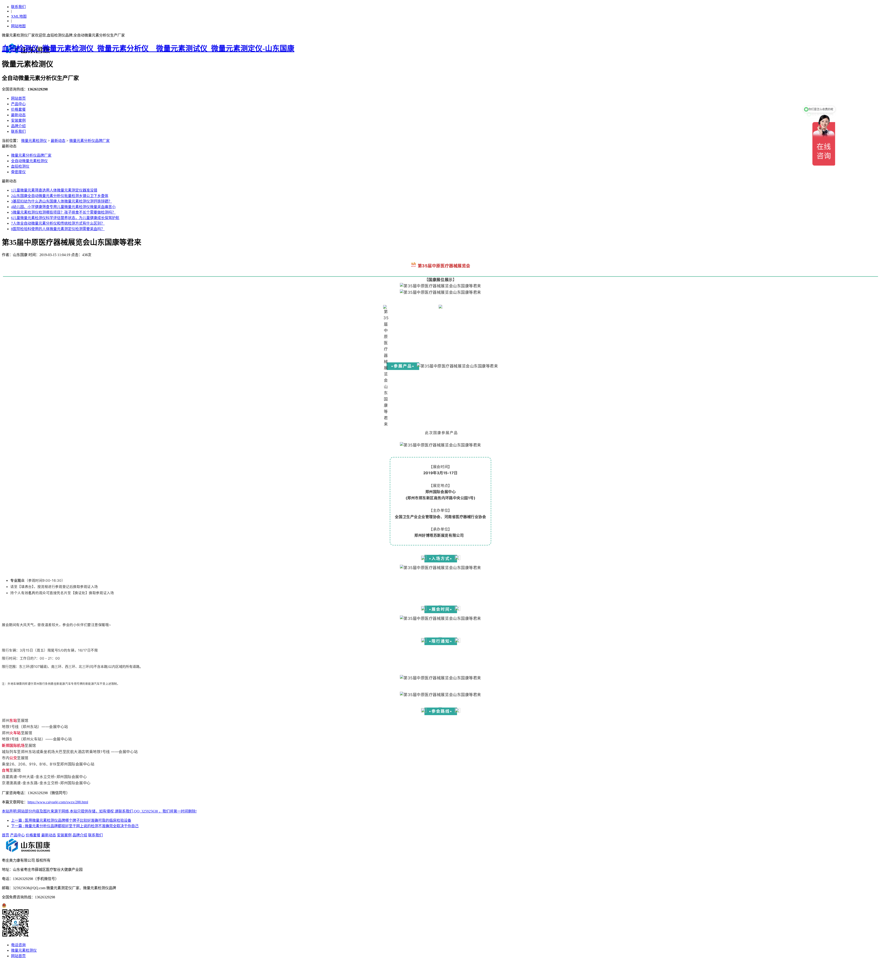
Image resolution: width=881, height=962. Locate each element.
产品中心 (18, 104)
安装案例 (18, 120)
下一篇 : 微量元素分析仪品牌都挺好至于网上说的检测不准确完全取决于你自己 (75, 826)
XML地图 (19, 16)
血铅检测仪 (20, 166)
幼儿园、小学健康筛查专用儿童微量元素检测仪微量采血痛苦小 (63, 207)
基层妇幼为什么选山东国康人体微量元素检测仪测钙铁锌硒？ (61, 201)
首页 (5, 835)
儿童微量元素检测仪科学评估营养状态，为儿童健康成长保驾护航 (65, 218)
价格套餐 (18, 109)
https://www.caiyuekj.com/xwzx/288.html (58, 802)
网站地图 (18, 26)
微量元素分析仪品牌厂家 (89, 141)
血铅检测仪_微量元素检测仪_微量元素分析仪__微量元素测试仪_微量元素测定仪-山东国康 (148, 48)
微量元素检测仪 (34, 141)
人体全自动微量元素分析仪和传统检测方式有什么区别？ (58, 223)
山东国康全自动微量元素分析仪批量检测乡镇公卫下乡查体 (59, 196)
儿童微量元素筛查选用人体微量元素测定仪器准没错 (54, 190)
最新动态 (18, 115)
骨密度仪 (18, 172)
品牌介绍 (18, 126)
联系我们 (18, 7)
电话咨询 (18, 945)
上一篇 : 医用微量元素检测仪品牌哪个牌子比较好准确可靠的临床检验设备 (71, 820)
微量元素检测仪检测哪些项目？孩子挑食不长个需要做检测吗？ (63, 212)
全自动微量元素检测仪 (29, 161)
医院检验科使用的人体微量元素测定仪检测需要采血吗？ (58, 229)
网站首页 (18, 98)
